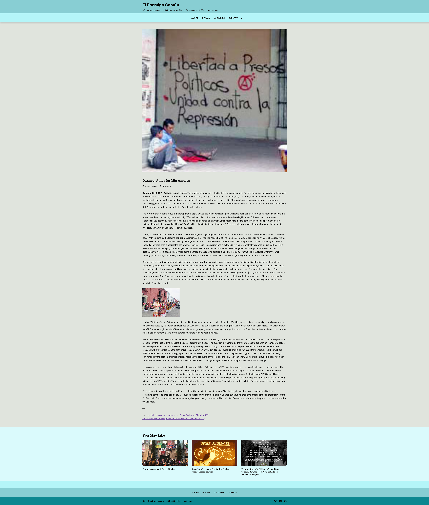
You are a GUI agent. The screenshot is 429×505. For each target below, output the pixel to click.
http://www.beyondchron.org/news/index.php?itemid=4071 (180, 415)
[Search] (241, 18)
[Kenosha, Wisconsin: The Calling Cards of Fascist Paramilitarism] (214, 453)
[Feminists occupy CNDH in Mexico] (165, 453)
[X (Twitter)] (280, 501)
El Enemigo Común (160, 4)
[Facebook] (285, 501)
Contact (233, 18)
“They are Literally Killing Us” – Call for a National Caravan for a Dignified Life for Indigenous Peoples (260, 472)
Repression (166, 186)
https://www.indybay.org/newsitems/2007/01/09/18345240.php (173, 418)
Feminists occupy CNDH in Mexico (158, 469)
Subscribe (219, 18)
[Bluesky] (275, 501)
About (194, 18)
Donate (206, 18)
